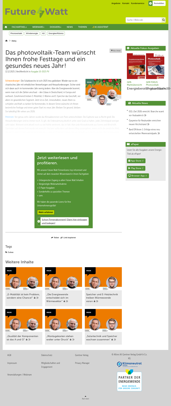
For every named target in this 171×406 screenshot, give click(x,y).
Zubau (10, 252)
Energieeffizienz (56, 33)
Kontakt (125, 3)
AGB (9, 355)
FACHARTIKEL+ (19, 27)
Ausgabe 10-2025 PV (40, 71)
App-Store (136, 161)
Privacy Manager (82, 363)
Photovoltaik (16, 33)
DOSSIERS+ (55, 27)
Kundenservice (137, 3)
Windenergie (32, 33)
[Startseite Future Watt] (86, 12)
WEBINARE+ (38, 27)
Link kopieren (69, 237)
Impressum (12, 363)
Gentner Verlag (81, 355)
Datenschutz (46, 355)
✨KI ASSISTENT (100, 27)
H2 (43, 33)
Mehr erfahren (46, 212)
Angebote (116, 3)
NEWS (70, 27)
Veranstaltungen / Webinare (19, 374)
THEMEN (82, 27)
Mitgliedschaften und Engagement (50, 365)
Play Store (136, 168)
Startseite (6, 27)
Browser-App (138, 176)
